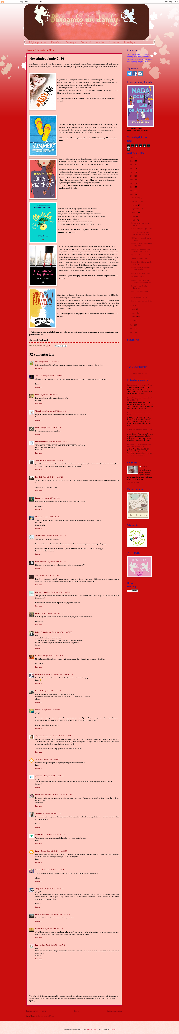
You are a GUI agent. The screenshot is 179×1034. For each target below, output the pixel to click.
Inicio (77, 1010)
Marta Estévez (40, 411)
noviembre (136, 201)
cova (36, 361)
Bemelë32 (38, 477)
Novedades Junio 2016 (139, 297)
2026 (132, 157)
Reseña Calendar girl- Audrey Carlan (139, 385)
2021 (132, 176)
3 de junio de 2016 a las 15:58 (51, 517)
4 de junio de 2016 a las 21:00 (53, 928)
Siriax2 (37, 427)
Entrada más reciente (36, 1010)
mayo (134, 305)
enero (134, 320)
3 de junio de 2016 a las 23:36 (53, 655)
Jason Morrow (91, 1029)
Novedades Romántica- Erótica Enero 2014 (140, 430)
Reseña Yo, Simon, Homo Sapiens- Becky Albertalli (141, 281)
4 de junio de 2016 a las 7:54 (61, 736)
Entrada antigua (114, 1010)
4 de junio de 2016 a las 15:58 (51, 813)
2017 (132, 191)
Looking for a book (42, 914)
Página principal (37, 42)
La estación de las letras (43, 674)
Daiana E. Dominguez (43, 632)
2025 (132, 161)
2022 (132, 172)
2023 (132, 168)
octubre (134, 205)
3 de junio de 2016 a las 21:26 (61, 592)
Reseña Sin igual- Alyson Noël (141, 228)
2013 (132, 332)
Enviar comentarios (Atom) (45, 1016)
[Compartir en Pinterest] (65, 346)
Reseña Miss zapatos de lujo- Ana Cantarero (141, 268)
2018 (132, 187)
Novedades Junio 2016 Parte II (141, 255)
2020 (132, 179)
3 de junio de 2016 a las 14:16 (51, 427)
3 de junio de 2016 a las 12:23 (49, 361)
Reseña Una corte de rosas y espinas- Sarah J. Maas (140, 250)
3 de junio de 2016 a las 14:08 (56, 411)
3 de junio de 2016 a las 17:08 (56, 535)
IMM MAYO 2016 (137, 277)
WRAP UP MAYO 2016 (139, 258)
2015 (132, 325)
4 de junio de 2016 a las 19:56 (60, 914)
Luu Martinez (40, 945)
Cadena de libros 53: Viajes (140, 273)
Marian (38, 517)
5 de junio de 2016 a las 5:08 (55, 945)
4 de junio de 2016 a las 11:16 (54, 776)
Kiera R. (38, 691)
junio (134, 220)
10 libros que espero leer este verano (141, 239)
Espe (37, 394)
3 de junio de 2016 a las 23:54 (63, 674)
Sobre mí (86, 42)
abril (134, 309)
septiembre (136, 209)
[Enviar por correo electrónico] (56, 346)
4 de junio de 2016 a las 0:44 (51, 709)
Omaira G (39, 928)
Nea (36, 575)
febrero (134, 316)
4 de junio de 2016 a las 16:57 (57, 851)
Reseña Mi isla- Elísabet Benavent (139, 287)
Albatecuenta (40, 834)
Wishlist (100, 42)
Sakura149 (39, 870)
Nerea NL (38, 460)
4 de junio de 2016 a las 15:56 (62, 794)
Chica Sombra (40, 561)
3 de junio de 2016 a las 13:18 (49, 394)
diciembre (135, 197)
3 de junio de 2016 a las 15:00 (59, 441)
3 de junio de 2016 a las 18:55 (49, 575)
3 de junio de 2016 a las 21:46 (54, 613)
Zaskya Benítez (40, 851)
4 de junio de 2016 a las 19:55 (54, 888)
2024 (132, 165)
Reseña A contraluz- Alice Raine (140, 224)
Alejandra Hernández (43, 736)
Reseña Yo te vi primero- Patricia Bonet (138, 414)
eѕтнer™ (38, 709)
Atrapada (38, 376)
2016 (132, 194)
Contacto (114, 42)
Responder (38, 368)
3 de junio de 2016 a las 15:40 (50, 498)
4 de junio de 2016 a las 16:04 (56, 834)
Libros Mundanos (41, 441)
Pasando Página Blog (42, 592)
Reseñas (56, 42)
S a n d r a (38, 655)
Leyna (37, 498)
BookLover (39, 613)
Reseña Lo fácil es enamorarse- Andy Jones (141, 244)
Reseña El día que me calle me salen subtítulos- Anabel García (139, 445)
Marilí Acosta (40, 535)
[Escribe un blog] (58, 346)
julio (134, 216)
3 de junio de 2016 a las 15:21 (53, 477)
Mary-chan (39, 888)
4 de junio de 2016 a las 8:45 (49, 759)
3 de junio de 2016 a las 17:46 (56, 561)
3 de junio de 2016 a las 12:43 (53, 376)
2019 (132, 183)
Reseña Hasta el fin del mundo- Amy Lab (141, 263)
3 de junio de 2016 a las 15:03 (53, 460)
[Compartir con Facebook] (63, 346)
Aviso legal (129, 42)
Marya (144, 467)
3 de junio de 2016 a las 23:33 (62, 632)
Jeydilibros (39, 776)
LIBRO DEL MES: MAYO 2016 (140, 292)
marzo (134, 313)
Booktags (71, 42)
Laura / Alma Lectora (43, 794)
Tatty (37, 759)
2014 (132, 329)
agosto (134, 212)
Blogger (113, 1029)
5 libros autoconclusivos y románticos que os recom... (141, 233)
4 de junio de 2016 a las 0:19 (51, 691)
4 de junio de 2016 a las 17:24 (54, 870)
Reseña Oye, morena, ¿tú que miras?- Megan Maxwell (139, 399)
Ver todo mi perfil (133, 482)
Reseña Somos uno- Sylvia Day (142, 301)
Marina (38, 813)
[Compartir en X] (61, 346)
